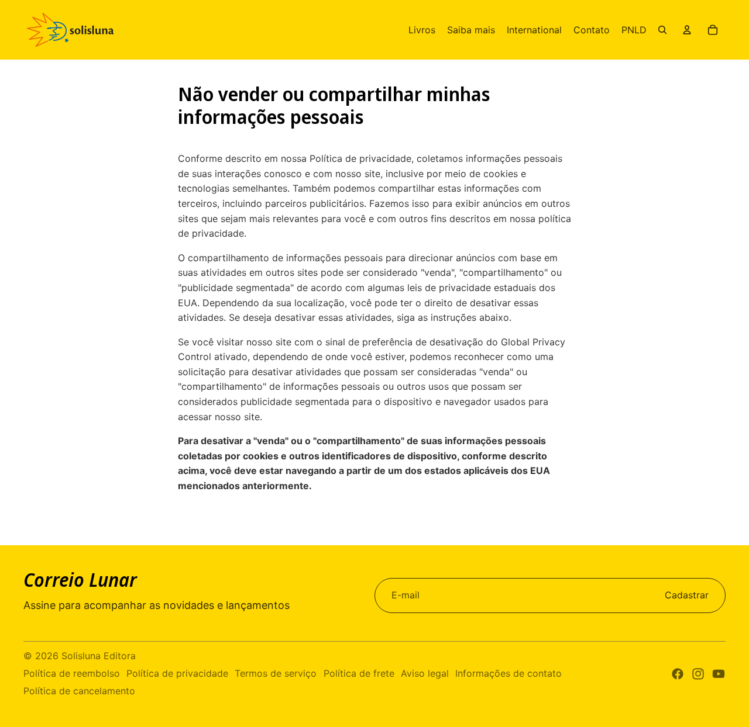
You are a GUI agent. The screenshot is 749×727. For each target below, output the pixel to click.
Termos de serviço (276, 673)
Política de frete (359, 673)
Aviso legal (425, 673)
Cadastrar (687, 595)
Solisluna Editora (98, 656)
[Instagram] (698, 674)
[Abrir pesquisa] (662, 30)
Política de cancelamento (79, 691)
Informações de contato (508, 673)
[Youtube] (719, 674)
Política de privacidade (177, 673)
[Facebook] (678, 674)
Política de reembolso (71, 673)
